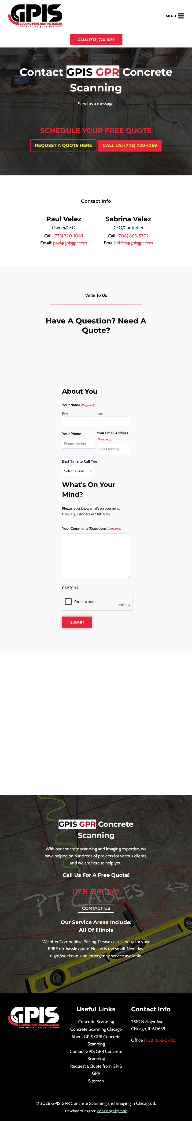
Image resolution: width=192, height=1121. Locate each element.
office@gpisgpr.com (135, 243)
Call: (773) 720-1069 (96, 39)
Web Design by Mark (112, 1111)
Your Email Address (112, 436)
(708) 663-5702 (133, 236)
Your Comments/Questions (91, 528)
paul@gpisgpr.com (70, 243)
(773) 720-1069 (68, 236)
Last (100, 414)
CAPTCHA (70, 588)
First (65, 414)
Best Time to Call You (79, 461)
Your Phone (71, 434)
